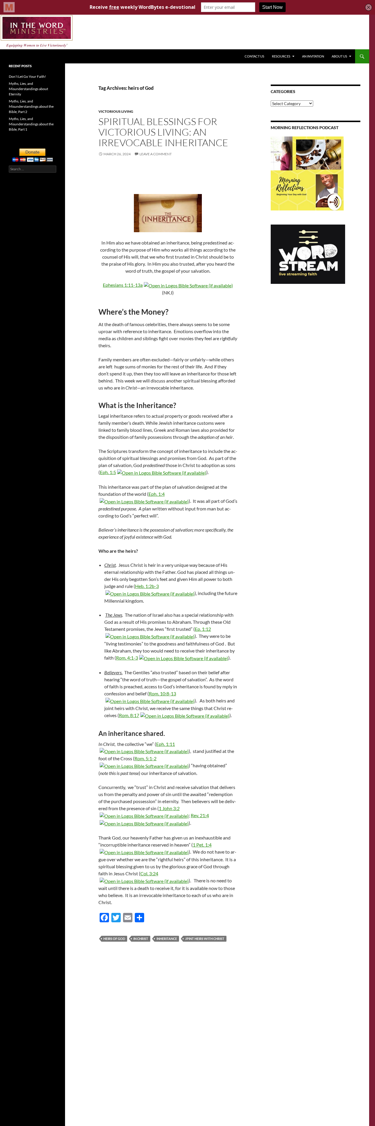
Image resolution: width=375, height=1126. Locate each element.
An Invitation (313, 56)
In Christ (140, 938)
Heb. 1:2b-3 (147, 586)
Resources (281, 56)
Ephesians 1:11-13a (123, 285)
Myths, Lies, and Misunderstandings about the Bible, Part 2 (31, 106)
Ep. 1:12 (203, 629)
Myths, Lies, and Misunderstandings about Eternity (28, 88)
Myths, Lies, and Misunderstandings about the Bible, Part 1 (31, 124)
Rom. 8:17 (129, 715)
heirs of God (114, 938)
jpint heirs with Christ (204, 938)
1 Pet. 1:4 (202, 844)
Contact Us (254, 56)
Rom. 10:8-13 (162, 693)
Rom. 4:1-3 (127, 657)
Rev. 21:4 (200, 815)
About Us (339, 56)
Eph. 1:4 (157, 494)
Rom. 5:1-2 (145, 758)
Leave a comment (155, 154)
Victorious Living (115, 111)
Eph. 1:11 (165, 744)
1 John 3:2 (169, 808)
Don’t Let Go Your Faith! (27, 76)
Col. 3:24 (149, 873)
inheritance (166, 938)
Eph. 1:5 (108, 472)
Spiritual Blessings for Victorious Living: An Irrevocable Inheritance (163, 132)
